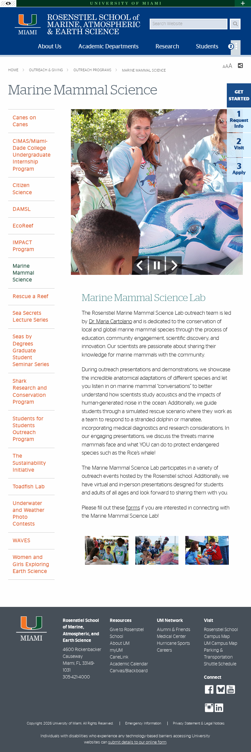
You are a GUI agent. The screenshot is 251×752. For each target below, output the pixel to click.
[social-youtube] (230, 689)
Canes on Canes (24, 121)
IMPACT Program (23, 246)
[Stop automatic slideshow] (157, 265)
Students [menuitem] (207, 47)
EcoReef (23, 225)
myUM (116, 650)
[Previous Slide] (140, 265)
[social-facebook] (209, 689)
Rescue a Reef (30, 296)
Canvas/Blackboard (129, 671)
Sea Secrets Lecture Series (30, 316)
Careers (164, 650)
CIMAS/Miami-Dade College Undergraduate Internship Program (32, 155)
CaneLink (119, 657)
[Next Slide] (174, 265)
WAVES (21, 540)
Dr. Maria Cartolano (110, 321)
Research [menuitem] (167, 47)
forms (133, 507)
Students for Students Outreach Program (28, 429)
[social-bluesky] (220, 689)
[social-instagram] (209, 708)
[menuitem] (236, 47)
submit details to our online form (137, 742)
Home (13, 70)
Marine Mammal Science (144, 70)
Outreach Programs (93, 70)
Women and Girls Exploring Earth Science (31, 564)
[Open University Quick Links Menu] (243, 3)
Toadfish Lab (29, 486)
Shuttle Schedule (220, 664)
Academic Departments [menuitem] (108, 47)
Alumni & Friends (173, 629)
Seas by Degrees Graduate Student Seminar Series (31, 350)
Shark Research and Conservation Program (30, 391)
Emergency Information (143, 723)
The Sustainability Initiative (29, 462)
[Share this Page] (240, 66)
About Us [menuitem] (49, 47)
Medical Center (171, 636)
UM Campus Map (220, 643)
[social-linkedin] (219, 708)
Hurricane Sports (173, 643)
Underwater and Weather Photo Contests (28, 514)
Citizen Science (22, 189)
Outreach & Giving (46, 70)
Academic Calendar (129, 664)
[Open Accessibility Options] (8, 3)
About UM (119, 643)
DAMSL (22, 209)
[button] (236, 733)
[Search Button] (235, 24)
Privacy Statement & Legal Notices (199, 723)
